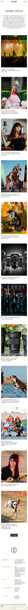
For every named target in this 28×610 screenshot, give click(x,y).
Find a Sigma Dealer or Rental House (20, 563)
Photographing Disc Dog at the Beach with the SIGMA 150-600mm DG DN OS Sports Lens (10, 401)
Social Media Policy (19, 582)
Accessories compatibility (18, 576)
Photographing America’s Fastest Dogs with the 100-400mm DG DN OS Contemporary (9, 526)
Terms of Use (18, 580)
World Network (18, 561)
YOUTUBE (17, 590)
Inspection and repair (20, 567)
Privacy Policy (18, 579)
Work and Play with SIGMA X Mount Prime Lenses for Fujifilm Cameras (9, 359)
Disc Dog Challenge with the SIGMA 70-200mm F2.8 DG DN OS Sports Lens (10, 237)
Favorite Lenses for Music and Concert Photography (10, 278)
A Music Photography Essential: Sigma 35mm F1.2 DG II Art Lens (10, 70)
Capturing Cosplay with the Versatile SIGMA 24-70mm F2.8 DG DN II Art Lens (10, 195)
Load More (14, 535)
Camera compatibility (20, 574)
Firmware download (19, 570)
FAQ (15, 566)
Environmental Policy (20, 583)
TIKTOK (16, 591)
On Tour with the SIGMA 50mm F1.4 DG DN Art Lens (10, 318)
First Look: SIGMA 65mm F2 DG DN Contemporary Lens (10, 485)
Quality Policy (18, 584)
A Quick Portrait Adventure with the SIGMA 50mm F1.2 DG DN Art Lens (10, 154)
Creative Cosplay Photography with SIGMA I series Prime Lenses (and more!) (9, 443)
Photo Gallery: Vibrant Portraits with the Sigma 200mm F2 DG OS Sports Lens (9, 112)
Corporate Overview (20, 559)
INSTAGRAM (17, 589)
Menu (2, 1)
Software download (20, 569)
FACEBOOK (17, 587)
